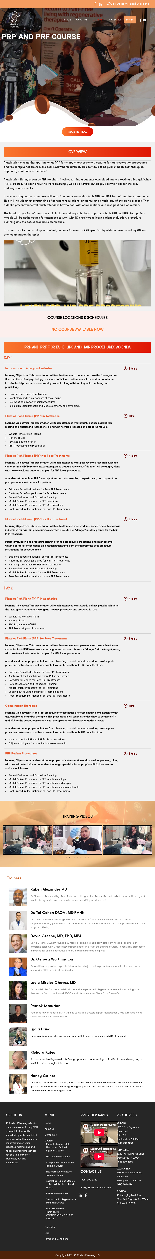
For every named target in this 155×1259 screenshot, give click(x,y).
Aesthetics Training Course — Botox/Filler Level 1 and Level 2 (60, 1184)
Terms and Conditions (56, 1239)
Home (48, 1123)
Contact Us (51, 1134)
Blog (47, 1233)
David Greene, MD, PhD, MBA (55, 936)
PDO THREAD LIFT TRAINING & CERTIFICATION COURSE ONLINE (59, 1213)
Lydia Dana (40, 1029)
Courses (49, 1140)
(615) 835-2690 (125, 1161)
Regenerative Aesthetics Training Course (59, 1173)
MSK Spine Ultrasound (58, 1156)
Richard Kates (42, 1052)
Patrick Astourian (45, 1006)
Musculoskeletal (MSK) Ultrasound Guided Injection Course (58, 1147)
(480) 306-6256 (125, 1143)
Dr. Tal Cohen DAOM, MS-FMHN (57, 912)
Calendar (50, 1227)
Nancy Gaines (43, 1075)
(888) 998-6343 (138, 4)
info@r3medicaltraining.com (96, 1187)
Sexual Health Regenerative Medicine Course (61, 1201)
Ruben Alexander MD (48, 889)
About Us (49, 1129)
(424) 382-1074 (124, 1184)
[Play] (27, 840)
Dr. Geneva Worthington (51, 959)
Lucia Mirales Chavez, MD (53, 982)
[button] (63, 857)
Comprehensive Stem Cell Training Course (60, 1164)
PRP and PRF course (57, 1193)
